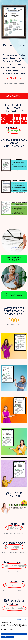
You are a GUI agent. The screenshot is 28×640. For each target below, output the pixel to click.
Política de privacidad (21, 619)
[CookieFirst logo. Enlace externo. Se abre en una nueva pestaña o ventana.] (1, 620)
